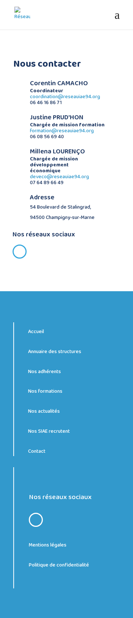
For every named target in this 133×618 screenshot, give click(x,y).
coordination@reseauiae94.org (65, 97)
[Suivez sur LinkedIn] (20, 252)
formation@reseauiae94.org (62, 131)
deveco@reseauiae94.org (59, 177)
